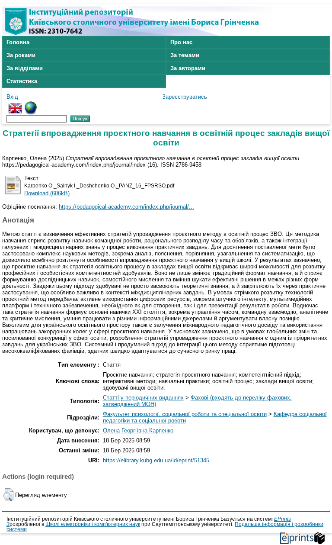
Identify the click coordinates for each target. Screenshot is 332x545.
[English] (15, 104)
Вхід (12, 97)
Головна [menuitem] (17, 42)
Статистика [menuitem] (21, 81)
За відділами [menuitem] (24, 68)
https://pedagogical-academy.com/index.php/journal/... (126, 206)
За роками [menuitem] (20, 55)
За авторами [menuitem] (187, 68)
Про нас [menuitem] (181, 42)
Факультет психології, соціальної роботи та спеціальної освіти (185, 414)
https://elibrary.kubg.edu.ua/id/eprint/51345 (156, 460)
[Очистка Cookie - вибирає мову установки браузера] (31, 104)
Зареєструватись (184, 97)
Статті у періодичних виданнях (143, 397)
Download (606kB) (47, 193)
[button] (8, 494)
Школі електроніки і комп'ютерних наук (92, 524)
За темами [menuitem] (184, 55)
